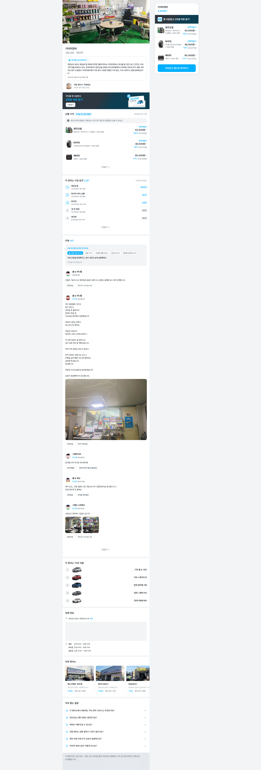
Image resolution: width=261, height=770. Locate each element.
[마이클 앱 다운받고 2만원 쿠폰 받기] (106, 100)
